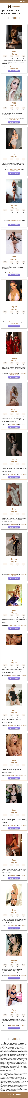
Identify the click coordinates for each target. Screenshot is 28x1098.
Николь (14, 358)
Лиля (14, 51)
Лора (14, 103)
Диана (14, 610)
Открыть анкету (14, 71)
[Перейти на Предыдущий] (7, 18)
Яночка (14, 205)
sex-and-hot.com (17, 1094)
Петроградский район (15, 66)
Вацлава (14, 409)
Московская (23, 524)
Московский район (12, 474)
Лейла (14, 910)
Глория (14, 559)
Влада (14, 459)
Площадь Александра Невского (17, 374)
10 (17, 18)
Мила (14, 760)
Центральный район (13, 373)
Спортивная (24, 272)
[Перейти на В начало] (4, 18)
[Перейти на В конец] (23, 18)
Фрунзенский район (13, 424)
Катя (14, 257)
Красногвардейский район (15, 220)
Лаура (14, 710)
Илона (14, 810)
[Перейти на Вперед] (21, 18)
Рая (14, 154)
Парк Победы (23, 474)
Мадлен (14, 307)
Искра (14, 660)
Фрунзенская (23, 775)
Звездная (23, 925)
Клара (14, 860)
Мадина (14, 960)
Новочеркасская (14, 222)
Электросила (23, 675)
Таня (14, 1010)
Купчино (23, 424)
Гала (14, 509)
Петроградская (14, 68)
